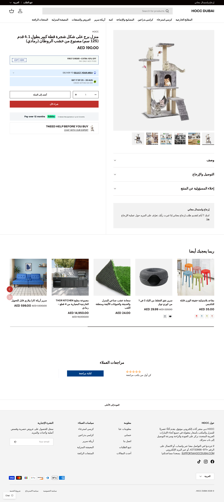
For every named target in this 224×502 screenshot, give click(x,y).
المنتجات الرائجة (40, 19)
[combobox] (107, 11)
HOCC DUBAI (201, 491)
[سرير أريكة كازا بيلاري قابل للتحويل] (28, 277)
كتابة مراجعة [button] (85, 373)
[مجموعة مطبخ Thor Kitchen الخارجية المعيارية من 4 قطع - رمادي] (70, 277)
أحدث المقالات (124, 453)
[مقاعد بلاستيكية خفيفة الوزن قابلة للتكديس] (195, 277)
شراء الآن (54, 104)
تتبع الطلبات (125, 447)
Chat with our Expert (76, 130)
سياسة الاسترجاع (31, 491)
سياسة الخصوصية (50, 491)
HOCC (95, 31)
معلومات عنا (125, 429)
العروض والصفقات (81, 19)
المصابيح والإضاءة (125, 19)
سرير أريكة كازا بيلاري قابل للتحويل (29, 300)
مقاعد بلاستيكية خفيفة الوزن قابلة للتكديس (197, 302)
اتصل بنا (127, 441)
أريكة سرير (99, 19)
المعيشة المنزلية (60, 19)
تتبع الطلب (27, 2)
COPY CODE (19, 60)
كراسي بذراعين (145, 19)
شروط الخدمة (15, 491)
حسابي (127, 435)
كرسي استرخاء (164, 19)
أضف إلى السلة (40, 94)
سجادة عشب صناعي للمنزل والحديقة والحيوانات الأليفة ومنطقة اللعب (113, 304)
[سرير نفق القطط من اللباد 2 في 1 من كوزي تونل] (153, 277)
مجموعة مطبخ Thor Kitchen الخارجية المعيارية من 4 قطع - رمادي (72, 304)
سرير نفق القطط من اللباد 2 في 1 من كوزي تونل (155, 302)
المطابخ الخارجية (184, 19)
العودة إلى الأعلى (112, 405)
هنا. (207, 219)
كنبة (111, 19)
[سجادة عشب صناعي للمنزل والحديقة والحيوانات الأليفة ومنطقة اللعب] (112, 277)
